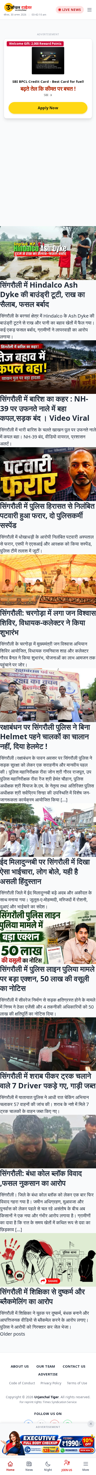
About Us (20, 1366)
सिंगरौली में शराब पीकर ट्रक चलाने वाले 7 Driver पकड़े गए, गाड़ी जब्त (48, 1080)
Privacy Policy (51, 1383)
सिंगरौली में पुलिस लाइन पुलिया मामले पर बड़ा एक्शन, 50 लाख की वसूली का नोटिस (47, 978)
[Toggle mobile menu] (89, 10)
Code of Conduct (22, 1383)
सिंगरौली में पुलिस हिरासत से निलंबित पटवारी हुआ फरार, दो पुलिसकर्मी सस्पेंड (47, 515)
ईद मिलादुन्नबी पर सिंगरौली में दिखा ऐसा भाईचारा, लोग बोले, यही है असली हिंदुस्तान (45, 871)
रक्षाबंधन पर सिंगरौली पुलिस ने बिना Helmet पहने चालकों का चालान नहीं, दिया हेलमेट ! (45, 736)
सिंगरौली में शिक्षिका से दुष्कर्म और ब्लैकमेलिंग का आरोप (42, 1296)
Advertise (48, 1374)
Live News (71, 9)
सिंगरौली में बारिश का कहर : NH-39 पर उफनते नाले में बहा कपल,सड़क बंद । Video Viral (44, 408)
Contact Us (74, 1366)
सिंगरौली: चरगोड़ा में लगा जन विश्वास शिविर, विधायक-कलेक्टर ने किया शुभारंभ (48, 622)
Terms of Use (77, 1383)
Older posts (12, 1334)
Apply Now (48, 107)
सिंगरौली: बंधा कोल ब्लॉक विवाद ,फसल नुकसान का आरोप (41, 1178)
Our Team (45, 1366)
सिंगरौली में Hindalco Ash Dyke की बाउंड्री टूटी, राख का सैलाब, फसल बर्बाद (42, 294)
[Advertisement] (48, 176)
